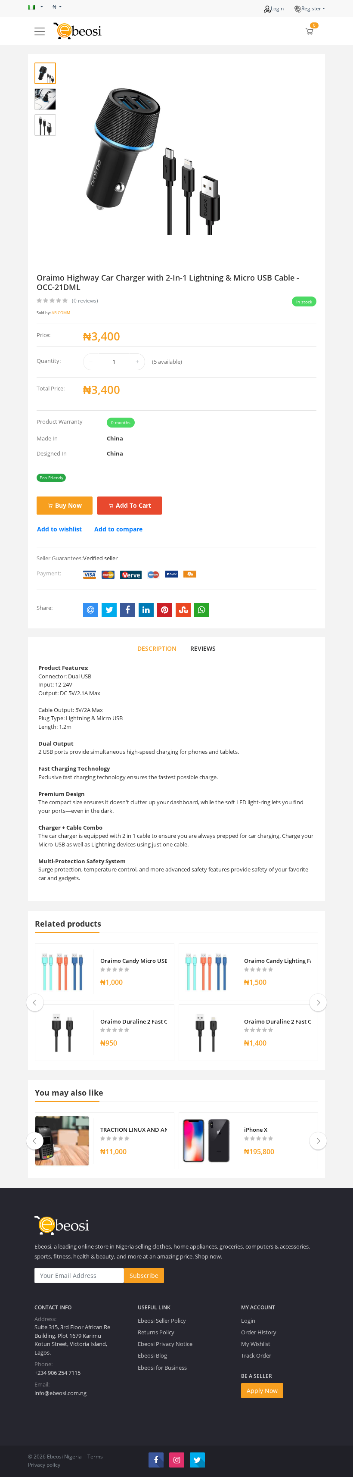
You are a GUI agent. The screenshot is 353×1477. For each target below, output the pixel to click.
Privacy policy (44, 1464)
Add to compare (118, 529)
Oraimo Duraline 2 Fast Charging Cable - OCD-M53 (133, 1021)
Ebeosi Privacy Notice (165, 1344)
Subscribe (144, 1275)
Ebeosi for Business (162, 1367)
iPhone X (255, 1130)
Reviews (203, 648)
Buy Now (67, 505)
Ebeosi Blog (152, 1355)
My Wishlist (255, 1344)
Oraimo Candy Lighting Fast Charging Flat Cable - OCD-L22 (277, 961)
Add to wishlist (59, 529)
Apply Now (262, 1390)
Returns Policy (156, 1332)
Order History (258, 1332)
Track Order (256, 1355)
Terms (95, 1456)
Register (311, 8)
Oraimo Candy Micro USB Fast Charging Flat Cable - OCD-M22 (133, 961)
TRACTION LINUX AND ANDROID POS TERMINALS (133, 1130)
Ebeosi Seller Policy (162, 1320)
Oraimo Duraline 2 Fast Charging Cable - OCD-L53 (277, 1021)
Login (277, 8)
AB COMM (61, 312)
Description (156, 648)
